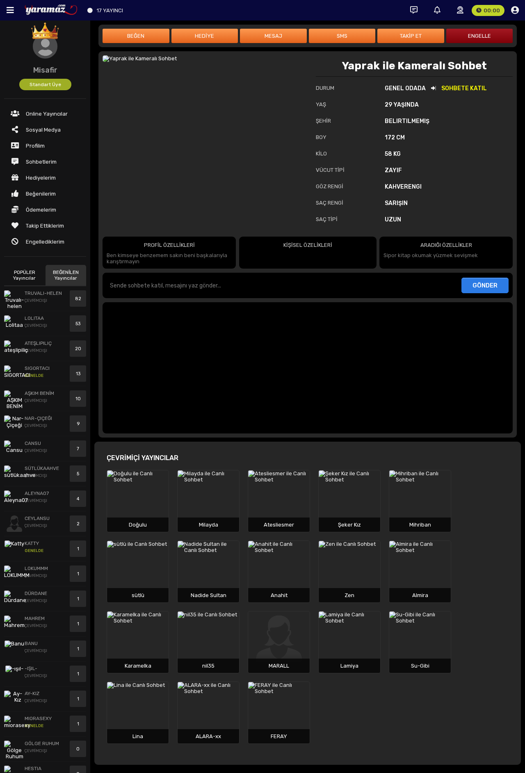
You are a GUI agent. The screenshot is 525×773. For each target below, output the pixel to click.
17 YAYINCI (110, 10)
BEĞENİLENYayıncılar (66, 275)
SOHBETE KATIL (464, 88)
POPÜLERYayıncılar (24, 275)
